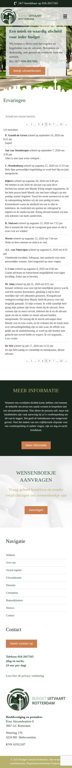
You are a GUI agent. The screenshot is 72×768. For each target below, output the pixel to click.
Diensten (10, 585)
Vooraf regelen (14, 570)
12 (61, 124)
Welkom (10, 555)
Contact (10, 615)
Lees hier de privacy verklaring (25, 675)
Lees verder (11, 338)
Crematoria (12, 592)
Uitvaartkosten (13, 577)
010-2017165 (50, 3)
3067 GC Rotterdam (18, 725)
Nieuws (10, 607)
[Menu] (65, 16)
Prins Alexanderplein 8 (20, 721)
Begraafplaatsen (14, 600)
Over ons (11, 562)
